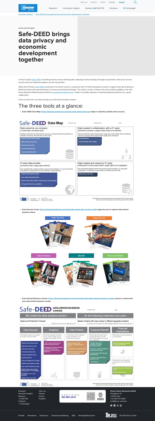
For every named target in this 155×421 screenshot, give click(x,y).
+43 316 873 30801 (118, 399)
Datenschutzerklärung (60, 415)
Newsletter (32, 415)
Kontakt (21, 415)
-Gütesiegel (129, 8)
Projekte (112, 2)
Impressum (44, 415)
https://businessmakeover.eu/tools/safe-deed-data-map (66, 112)
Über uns (84, 2)
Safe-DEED (36, 80)
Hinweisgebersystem (86, 415)
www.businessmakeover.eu (62, 92)
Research (53, 8)
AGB (73, 415)
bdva (117, 414)
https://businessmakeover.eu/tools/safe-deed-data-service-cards (68, 209)
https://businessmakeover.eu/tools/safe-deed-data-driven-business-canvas (81, 298)
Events (102, 2)
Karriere (94, 2)
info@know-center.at (118, 401)
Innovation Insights (71, 8)
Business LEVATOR (94, 8)
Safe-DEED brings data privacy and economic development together (62, 14)
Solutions (114, 8)
